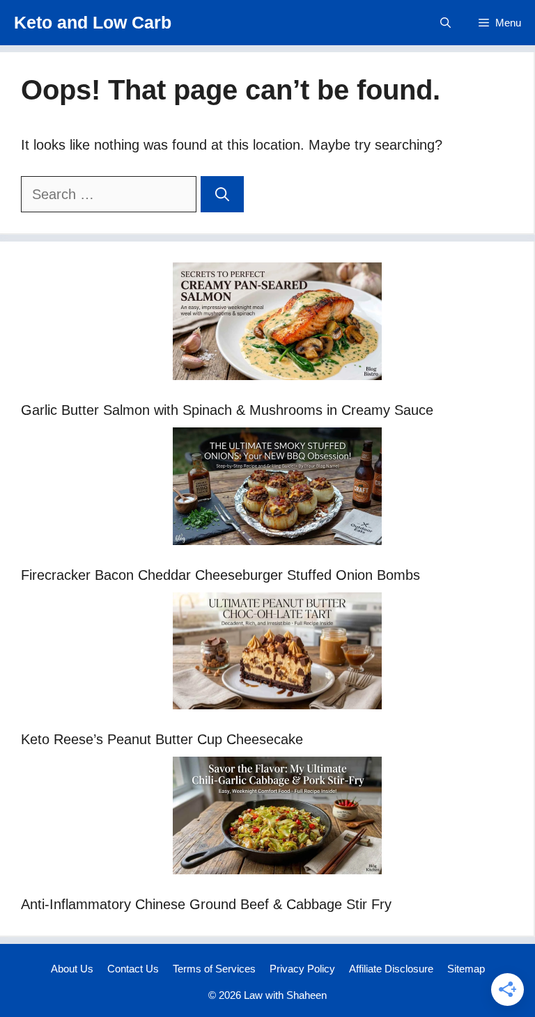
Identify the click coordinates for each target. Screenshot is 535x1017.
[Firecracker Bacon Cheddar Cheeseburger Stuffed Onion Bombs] (277, 489)
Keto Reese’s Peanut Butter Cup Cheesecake (162, 739)
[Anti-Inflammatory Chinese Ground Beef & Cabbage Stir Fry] (277, 818)
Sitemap (466, 969)
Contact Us (133, 969)
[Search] (222, 194)
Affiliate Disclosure (391, 969)
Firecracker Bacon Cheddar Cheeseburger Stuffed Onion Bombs (220, 575)
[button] (445, 22)
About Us (72, 969)
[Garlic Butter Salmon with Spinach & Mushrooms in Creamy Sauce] (277, 324)
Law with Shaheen (285, 995)
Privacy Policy (302, 969)
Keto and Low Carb (92, 22)
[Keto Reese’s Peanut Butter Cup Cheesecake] (277, 654)
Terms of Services (214, 969)
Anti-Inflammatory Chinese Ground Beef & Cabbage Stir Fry (206, 904)
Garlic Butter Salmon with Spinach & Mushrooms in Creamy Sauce (227, 410)
